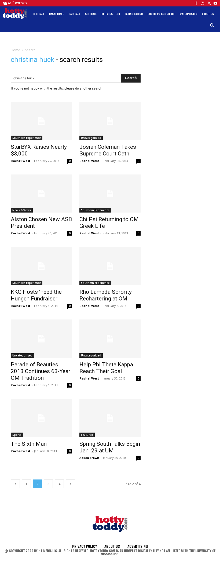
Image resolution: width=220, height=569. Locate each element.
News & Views (21, 210)
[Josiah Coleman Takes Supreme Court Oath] (110, 121)
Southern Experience (26, 138)
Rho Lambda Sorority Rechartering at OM (105, 295)
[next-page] (70, 483)
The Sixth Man (29, 444)
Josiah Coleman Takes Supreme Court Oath (107, 150)
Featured (87, 435)
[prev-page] (15, 483)
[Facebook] (196, 3)
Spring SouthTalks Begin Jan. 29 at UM (109, 447)
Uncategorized (91, 138)
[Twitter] (209, 3)
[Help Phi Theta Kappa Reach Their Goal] (110, 338)
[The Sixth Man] (41, 418)
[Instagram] (202, 3)
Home (15, 50)
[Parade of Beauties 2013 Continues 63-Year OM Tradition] (41, 338)
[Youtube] (215, 3)
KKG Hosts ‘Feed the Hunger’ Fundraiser (36, 295)
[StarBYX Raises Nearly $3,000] (41, 121)
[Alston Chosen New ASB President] (41, 193)
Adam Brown (89, 458)
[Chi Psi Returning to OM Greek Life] (110, 193)
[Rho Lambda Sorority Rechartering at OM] (110, 266)
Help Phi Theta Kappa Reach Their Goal (106, 367)
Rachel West (20, 161)
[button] (212, 25)
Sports (16, 435)
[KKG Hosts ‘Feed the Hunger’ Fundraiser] (41, 266)
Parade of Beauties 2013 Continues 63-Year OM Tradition (40, 371)
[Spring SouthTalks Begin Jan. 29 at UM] (110, 418)
